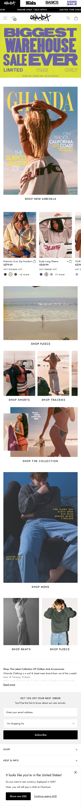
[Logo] (40, 20)
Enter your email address (19, 712)
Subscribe (41, 735)
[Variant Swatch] (5, 274)
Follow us (73, 658)
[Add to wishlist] (32, 215)
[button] (10, 3)
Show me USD (18, 796)
